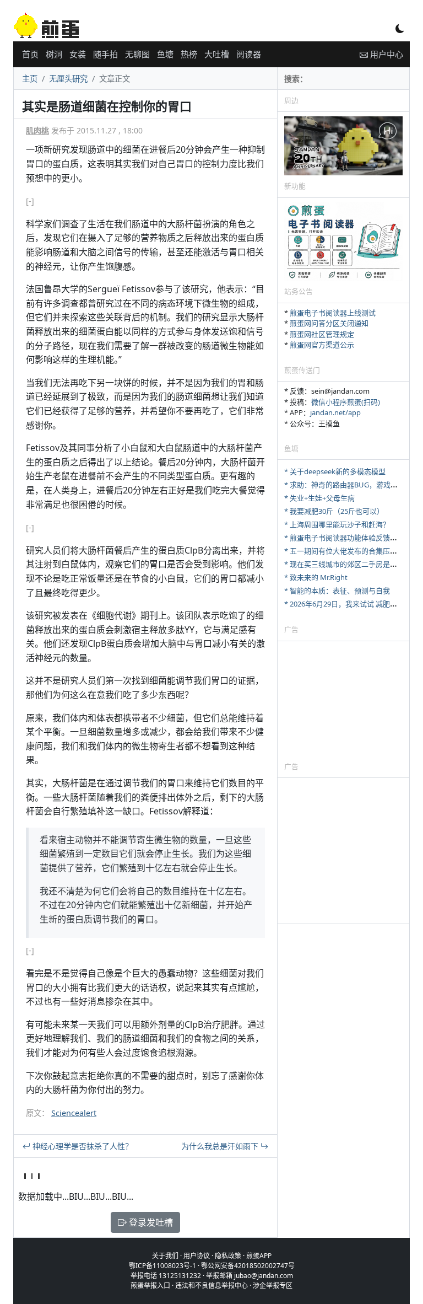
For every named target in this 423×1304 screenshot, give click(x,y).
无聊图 (137, 54)
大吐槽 (216, 54)
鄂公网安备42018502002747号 (248, 1265)
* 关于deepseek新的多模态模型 (335, 471)
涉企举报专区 (272, 1285)
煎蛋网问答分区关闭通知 (329, 323)
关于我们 (165, 1255)
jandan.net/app (335, 412)
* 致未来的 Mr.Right (316, 577)
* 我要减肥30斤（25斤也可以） (334, 511)
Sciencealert (73, 1113)
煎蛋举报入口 (150, 1285)
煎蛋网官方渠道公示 (322, 345)
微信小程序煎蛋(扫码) (345, 402)
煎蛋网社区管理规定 (322, 334)
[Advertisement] (343, 701)
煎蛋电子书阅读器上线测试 (333, 313)
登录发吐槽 (150, 1222)
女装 (77, 54)
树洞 (54, 54)
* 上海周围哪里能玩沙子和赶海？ (337, 524)
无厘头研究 (68, 78)
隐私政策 (228, 1255)
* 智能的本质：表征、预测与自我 (337, 590)
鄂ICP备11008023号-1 (162, 1265)
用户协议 (196, 1255)
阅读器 (248, 54)
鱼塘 (165, 54)
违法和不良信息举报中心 (211, 1285)
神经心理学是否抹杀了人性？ (81, 1146)
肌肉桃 (37, 130)
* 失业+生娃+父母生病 (319, 498)
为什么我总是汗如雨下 (221, 1146)
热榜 (189, 54)
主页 (29, 78)
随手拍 (105, 54)
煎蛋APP (259, 1255)
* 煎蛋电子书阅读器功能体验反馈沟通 (344, 538)
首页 (30, 54)
